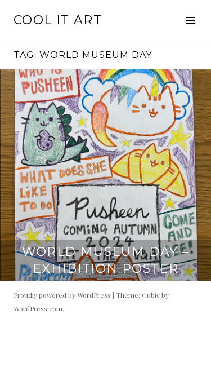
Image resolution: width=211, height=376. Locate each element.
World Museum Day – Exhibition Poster (106, 260)
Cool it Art (58, 20)
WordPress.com (38, 308)
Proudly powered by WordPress (62, 294)
